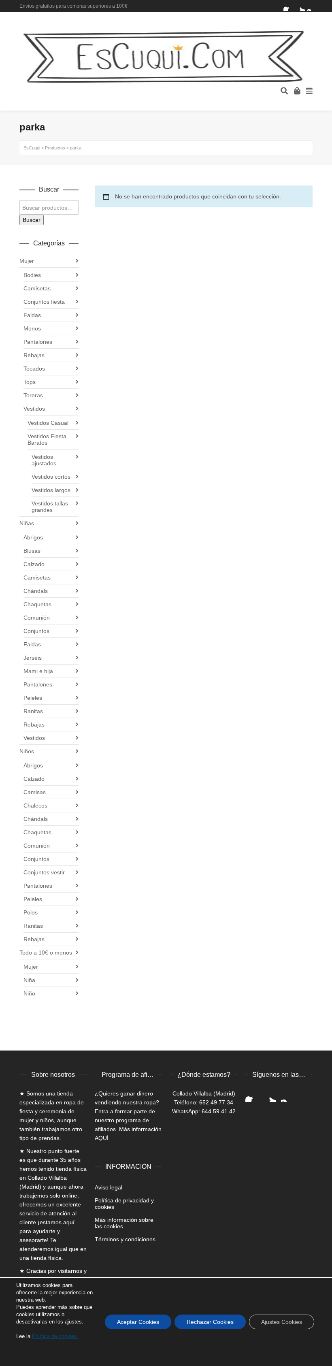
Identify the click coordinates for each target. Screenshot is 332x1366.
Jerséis (32, 657)
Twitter (300, 6)
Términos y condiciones (125, 1239)
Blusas (31, 551)
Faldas (32, 315)
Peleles (32, 698)
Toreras (33, 395)
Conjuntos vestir (44, 872)
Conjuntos (36, 631)
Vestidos (34, 408)
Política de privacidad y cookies (124, 1203)
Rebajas (34, 355)
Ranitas (33, 711)
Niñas (26, 523)
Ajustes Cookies (281, 1322)
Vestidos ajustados (44, 460)
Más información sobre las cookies (124, 1223)
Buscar (31, 220)
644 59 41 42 (219, 1111)
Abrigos (33, 537)
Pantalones (37, 342)
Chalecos (35, 805)
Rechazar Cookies (210, 1322)
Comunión (36, 617)
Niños (26, 751)
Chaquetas (37, 604)
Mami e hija (38, 671)
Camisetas (37, 288)
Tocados (34, 368)
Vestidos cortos (51, 476)
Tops (29, 382)
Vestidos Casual (48, 423)
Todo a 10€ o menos (45, 952)
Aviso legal (108, 1187)
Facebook (288, 6)
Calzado (34, 564)
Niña (29, 980)
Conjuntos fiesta (44, 301)
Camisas (34, 792)
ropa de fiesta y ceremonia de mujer (51, 1111)
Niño (29, 993)
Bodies (32, 275)
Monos (32, 328)
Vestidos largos (51, 490)
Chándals (35, 591)
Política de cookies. (55, 1336)
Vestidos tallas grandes (50, 506)
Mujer (26, 261)
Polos (30, 912)
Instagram (312, 6)
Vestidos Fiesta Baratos (47, 439)
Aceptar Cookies (138, 1322)
